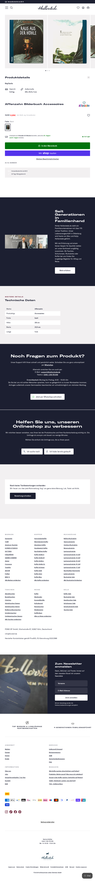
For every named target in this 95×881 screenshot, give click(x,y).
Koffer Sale (67, 594)
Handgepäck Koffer (40, 548)
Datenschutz (20, 867)
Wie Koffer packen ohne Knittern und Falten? (64, 771)
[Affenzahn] (84, 104)
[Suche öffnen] (11, 8)
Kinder (7, 759)
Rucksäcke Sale (69, 577)
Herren (7, 756)
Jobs (6, 774)
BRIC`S (7, 577)
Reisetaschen (39, 606)
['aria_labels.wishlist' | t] (78, 8)
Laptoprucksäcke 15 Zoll (72, 561)
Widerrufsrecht (44, 867)
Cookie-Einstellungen (32, 867)
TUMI (6, 542)
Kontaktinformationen (57, 867)
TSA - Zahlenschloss (56, 784)
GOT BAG (8, 551)
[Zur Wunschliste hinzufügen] (88, 115)
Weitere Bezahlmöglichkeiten (47, 159)
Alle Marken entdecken (13, 580)
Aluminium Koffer (40, 545)
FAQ (50, 762)
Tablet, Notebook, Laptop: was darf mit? (62, 781)
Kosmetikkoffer (39, 600)
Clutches (8, 600)
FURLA (7, 574)
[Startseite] (47, 7)
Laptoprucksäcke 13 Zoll (72, 554)
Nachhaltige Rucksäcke (72, 571)
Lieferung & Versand (55, 749)
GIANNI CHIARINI (11, 558)
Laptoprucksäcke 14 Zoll (72, 558)
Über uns (8, 771)
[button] (6, 7)
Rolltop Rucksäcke (70, 538)
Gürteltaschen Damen (12, 603)
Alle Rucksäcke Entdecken (73, 580)
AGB (50, 756)
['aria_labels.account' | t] (83, 8)
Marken (7, 749)
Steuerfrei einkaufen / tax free (15, 777)
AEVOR (7, 571)
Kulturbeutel (38, 603)
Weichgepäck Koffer (41, 542)
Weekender (38, 597)
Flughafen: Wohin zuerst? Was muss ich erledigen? (66, 774)
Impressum (11, 867)
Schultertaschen (10, 613)
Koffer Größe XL (39, 564)
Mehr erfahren (65, 270)
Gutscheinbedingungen (57, 759)
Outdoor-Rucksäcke (70, 545)
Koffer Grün (38, 574)
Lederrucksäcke (69, 574)
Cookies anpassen (81, 867)
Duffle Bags (38, 613)
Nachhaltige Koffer (40, 551)
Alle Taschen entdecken (13, 619)
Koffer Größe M (39, 558)
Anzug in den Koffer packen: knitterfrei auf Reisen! (66, 777)
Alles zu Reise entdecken (42, 616)
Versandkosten (30, 115)
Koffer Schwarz (39, 567)
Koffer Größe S (39, 554)
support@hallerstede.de (50, 372)
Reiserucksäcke (69, 548)
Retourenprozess (54, 752)
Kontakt (8, 781)
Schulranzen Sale (69, 603)
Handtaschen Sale (70, 600)
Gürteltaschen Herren (12, 606)
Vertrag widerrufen (47, 822)
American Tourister (11, 545)
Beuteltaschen (10, 597)
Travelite (8, 567)
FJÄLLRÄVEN (9, 554)
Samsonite (8, 538)
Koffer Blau (38, 577)
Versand (71, 867)
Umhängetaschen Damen (13, 616)
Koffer (36, 594)
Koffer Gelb (38, 571)
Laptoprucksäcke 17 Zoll (72, 567)
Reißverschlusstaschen (13, 610)
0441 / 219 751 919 (51, 375)
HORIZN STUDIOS (11, 548)
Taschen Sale (68, 610)
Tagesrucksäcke (69, 542)
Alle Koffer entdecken (41, 580)
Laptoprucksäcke (70, 551)
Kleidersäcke (38, 610)
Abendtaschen (10, 594)
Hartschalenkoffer (40, 538)
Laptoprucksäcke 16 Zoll (72, 564)
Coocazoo (8, 564)
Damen (7, 752)
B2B (6, 784)
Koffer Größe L (39, 561)
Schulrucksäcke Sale (71, 606)
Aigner (7, 561)
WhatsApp (49, 365)
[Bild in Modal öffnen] (26, 41)
